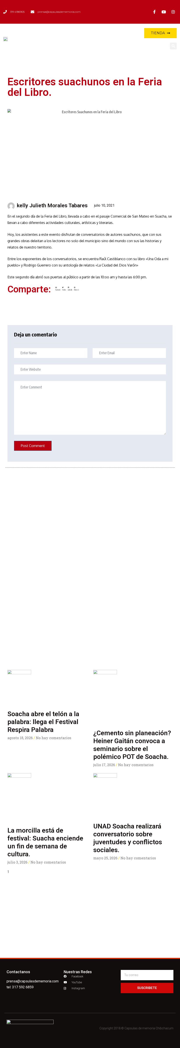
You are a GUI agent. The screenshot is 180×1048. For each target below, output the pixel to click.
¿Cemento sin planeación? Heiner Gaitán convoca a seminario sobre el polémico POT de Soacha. (132, 744)
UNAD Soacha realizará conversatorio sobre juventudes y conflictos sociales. (127, 838)
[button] (115, 39)
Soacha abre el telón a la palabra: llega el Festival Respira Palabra (43, 721)
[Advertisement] (90, 621)
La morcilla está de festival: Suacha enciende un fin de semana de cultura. (45, 842)
